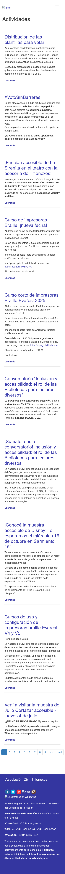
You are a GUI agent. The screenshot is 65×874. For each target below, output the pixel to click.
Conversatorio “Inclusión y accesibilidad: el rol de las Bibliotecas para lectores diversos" (31, 386)
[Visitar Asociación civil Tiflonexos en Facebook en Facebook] (7, 791)
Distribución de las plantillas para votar (24, 39)
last (60, 752)
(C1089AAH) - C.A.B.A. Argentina (23, 823)
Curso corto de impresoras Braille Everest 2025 (31, 297)
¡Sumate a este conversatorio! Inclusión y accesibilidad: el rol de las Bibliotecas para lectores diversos (31, 452)
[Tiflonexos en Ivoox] (26, 791)
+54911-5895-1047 (27, 835)
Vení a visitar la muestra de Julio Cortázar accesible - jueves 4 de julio (32, 710)
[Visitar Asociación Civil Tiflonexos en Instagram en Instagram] (34, 791)
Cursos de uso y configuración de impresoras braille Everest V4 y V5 (31, 624)
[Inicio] (6, 8)
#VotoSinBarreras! (23, 97)
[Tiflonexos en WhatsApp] (21, 796)
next (52, 752)
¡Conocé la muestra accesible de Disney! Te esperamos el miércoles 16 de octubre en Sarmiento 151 (32, 535)
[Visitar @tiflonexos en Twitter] (13, 791)
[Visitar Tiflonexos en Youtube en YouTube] (19, 791)
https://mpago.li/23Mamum (44, 345)
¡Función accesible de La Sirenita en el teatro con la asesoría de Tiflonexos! (31, 167)
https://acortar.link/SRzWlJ (18, 266)
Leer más (10, 80)
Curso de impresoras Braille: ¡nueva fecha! (26, 222)
